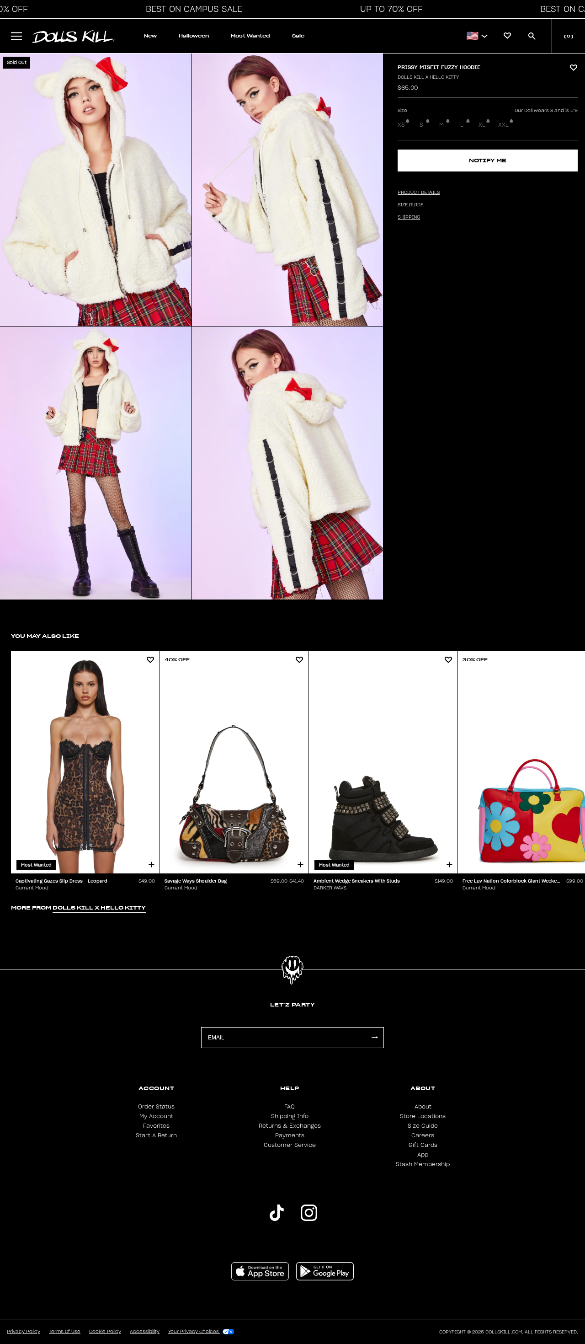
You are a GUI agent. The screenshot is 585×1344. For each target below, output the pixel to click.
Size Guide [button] (410, 205)
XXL (503, 125)
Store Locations (423, 1116)
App (422, 1154)
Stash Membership (423, 1164)
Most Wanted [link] (250, 36)
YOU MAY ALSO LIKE (45, 635)
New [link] (150, 36)
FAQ (289, 1106)
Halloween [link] (194, 36)
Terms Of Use (64, 1331)
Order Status (156, 1106)
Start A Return (156, 1135)
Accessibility (145, 1331)
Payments (289, 1135)
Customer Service (290, 1145)
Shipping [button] (409, 217)
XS (401, 125)
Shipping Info (289, 1116)
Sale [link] (298, 36)
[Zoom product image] (95, 190)
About (423, 1106)
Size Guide (423, 1126)
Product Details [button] (419, 192)
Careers (422, 1135)
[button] (191, 9)
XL (482, 125)
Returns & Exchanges (290, 1126)
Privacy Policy (23, 1331)
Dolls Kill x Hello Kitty (428, 77)
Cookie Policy (105, 1331)
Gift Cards (423, 1145)
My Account (156, 1116)
